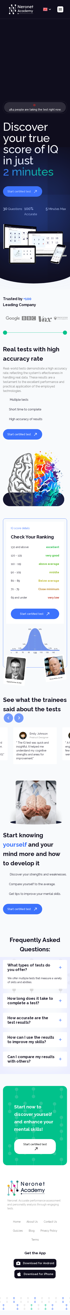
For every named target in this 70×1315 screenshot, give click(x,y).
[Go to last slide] (8, 718)
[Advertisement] (35, 63)
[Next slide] (19, 718)
